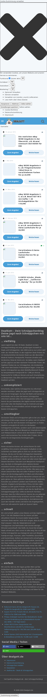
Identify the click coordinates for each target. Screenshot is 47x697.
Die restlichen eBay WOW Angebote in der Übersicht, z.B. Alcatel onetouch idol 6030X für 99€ (30, 141)
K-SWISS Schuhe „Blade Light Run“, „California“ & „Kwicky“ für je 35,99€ (30, 279)
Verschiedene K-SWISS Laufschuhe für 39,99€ (29, 305)
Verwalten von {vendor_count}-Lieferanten (21, 97)
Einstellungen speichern (9, 107)
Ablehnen (15, 104)
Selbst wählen (26, 104)
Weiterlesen (34, 153)
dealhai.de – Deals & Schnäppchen (20, 670)
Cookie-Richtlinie (11, 110)
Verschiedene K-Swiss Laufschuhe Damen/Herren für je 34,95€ (28, 253)
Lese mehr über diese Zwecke (16, 100)
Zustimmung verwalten (9, 695)
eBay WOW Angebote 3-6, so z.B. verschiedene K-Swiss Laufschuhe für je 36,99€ (30, 226)
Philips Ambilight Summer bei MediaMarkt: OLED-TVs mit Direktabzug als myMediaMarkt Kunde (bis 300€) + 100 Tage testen (23, 619)
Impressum (9, 115)
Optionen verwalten (12, 92)
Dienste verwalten (12, 95)
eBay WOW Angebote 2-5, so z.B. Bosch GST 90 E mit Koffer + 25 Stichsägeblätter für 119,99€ (29, 199)
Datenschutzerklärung (13, 112)
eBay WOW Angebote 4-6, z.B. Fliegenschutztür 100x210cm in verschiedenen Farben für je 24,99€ (29, 170)
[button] (23, 37)
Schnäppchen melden (15, 665)
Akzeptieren (5, 104)
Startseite (4, 126)
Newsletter (11, 668)
